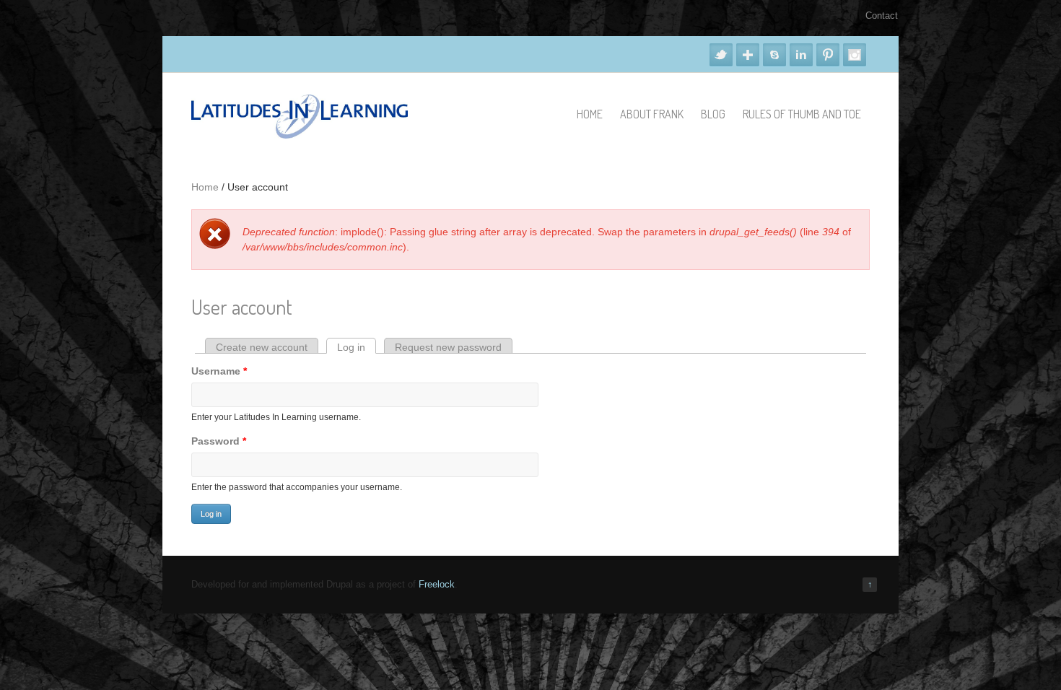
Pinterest (827, 54)
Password (218, 441)
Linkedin (801, 54)
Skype (774, 54)
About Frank (652, 114)
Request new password (448, 347)
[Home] (299, 135)
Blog (713, 114)
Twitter (721, 54)
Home (590, 114)
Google (747, 54)
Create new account (261, 347)
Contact (881, 15)
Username (219, 371)
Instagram (854, 54)
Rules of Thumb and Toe (802, 114)
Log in (356, 347)
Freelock (437, 584)
